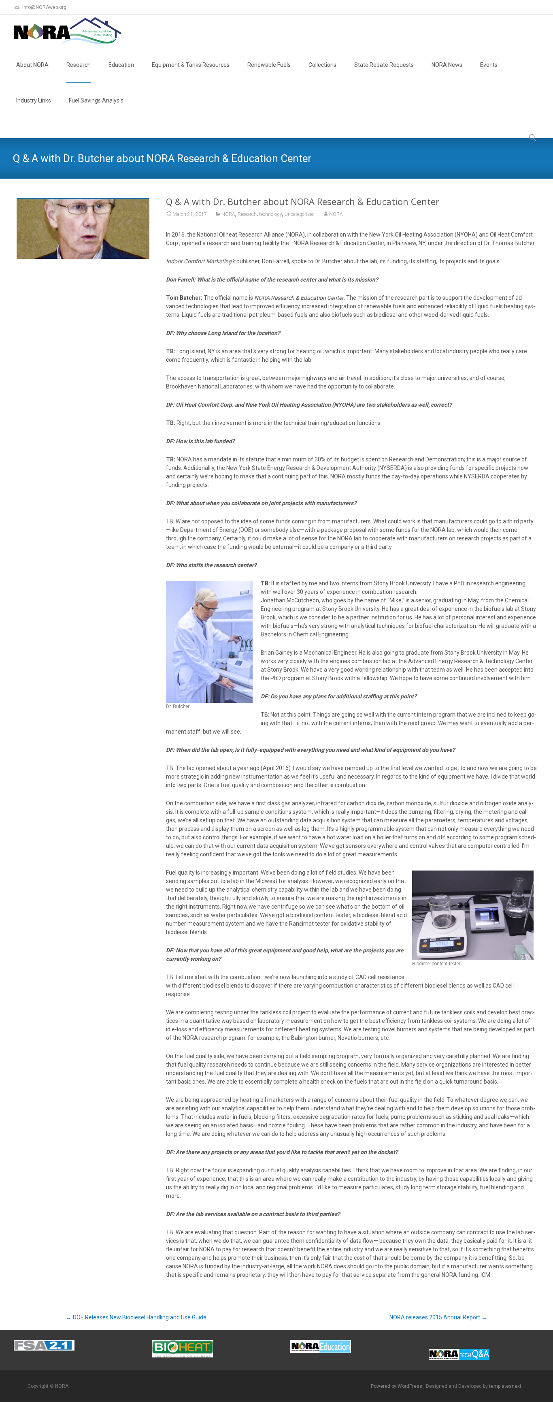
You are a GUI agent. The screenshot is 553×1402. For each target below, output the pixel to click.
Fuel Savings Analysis (96, 100)
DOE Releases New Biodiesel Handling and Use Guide (136, 1317)
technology (270, 214)
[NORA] (63, 31)
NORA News (447, 65)
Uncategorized (300, 214)
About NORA (32, 65)
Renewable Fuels (269, 65)
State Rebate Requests (384, 65)
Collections (322, 65)
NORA (228, 214)
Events (489, 65)
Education (121, 65)
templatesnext (505, 1386)
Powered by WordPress (397, 1386)
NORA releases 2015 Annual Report (438, 1317)
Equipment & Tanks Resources (191, 65)
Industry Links (33, 100)
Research (78, 65)
